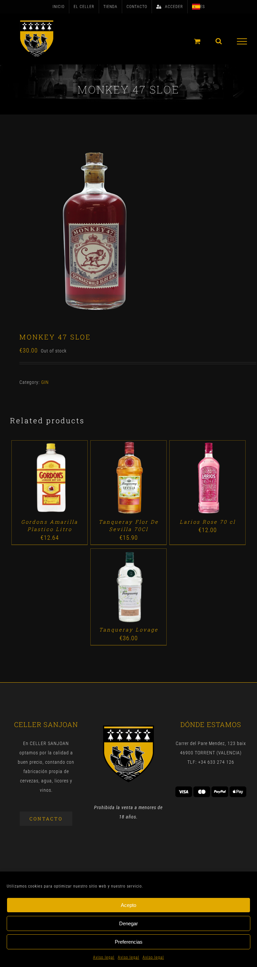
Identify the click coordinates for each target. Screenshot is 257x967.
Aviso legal (103, 957)
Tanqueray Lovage (128, 629)
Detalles (69, 479)
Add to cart (34, 479)
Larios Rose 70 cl (208, 521)
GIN (45, 382)
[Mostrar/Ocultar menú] (242, 41)
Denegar (128, 923)
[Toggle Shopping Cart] (197, 41)
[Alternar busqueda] (219, 41)
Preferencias (129, 942)
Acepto (128, 905)
